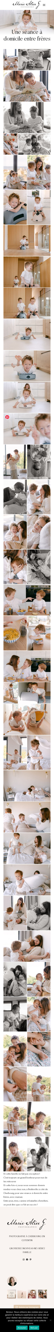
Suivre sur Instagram (29, 1307)
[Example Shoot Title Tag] (10, 59)
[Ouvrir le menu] (44, 5)
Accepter (22, 1328)
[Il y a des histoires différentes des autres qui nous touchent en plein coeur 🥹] (32, 1294)
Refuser (34, 1328)
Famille (27, 27)
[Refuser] (50, 1320)
